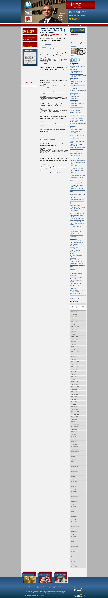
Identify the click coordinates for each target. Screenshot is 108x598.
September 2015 (75, 429)
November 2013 (75, 471)
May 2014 (74, 461)
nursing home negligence (76, 229)
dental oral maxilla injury (75, 155)
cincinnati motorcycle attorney (76, 129)
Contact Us (73, 25)
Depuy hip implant (74, 157)
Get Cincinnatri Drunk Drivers (76, 168)
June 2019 (74, 374)
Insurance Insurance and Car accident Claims (76, 186)
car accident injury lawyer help (50, 153)
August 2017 (74, 396)
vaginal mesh (73, 288)
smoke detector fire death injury (77, 263)
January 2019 (75, 384)
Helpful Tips (82, 25)
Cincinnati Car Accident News (77, 118)
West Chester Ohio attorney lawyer (78, 295)
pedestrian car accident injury (76, 240)
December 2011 (75, 524)
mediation (72, 197)
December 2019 (75, 361)
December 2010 (75, 551)
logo (79, 589)
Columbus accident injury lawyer (77, 147)
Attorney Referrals (74, 79)
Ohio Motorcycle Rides (75, 233)
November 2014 (75, 451)
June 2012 (74, 509)
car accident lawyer (74, 105)
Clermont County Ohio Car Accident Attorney (76, 145)
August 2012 (74, 504)
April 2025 (74, 303)
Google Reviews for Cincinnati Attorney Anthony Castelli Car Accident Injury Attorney (30, 57)
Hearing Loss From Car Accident (77, 175)
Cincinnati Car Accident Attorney (50, 139)
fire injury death (73, 165)
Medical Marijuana (74, 210)
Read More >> (73, 39)
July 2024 (74, 319)
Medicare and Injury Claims (76, 211)
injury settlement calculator (76, 183)
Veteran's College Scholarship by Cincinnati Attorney (77, 291)
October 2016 (75, 416)
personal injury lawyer (75, 248)
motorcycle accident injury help (77, 220)
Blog (67, 25)
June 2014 (74, 459)
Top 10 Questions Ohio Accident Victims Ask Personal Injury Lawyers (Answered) (30, 54)
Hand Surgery (73, 172)
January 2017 (75, 409)
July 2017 (74, 399)
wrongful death (73, 296)
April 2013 (74, 486)
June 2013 (74, 481)
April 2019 (74, 376)
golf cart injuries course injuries (77, 170)
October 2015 (75, 426)
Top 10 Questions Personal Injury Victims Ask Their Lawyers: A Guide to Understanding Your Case (53, 160)
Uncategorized (73, 286)
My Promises (62, 584)
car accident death (74, 100)
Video (62, 25)
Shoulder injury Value (75, 259)
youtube (80, 60)
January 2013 (75, 491)
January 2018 (75, 394)
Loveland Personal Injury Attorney (77, 192)
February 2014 (75, 466)
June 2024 (74, 321)
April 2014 (74, 464)
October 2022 (75, 339)
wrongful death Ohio (74, 298)
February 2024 (75, 324)
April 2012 (74, 514)
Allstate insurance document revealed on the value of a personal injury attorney (78, 75)
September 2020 (75, 351)
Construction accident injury (76, 149)
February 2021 (75, 346)
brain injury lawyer (74, 93)
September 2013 (75, 474)
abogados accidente (74, 64)
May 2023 (74, 331)
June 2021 (74, 344)
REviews (45, 63)
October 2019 (75, 364)
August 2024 (74, 316)
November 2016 (75, 414)
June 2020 (74, 359)
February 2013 (75, 489)
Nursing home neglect (75, 228)
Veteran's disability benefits (76, 293)
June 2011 (74, 539)
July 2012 (74, 506)
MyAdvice (44, 595)
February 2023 (75, 336)
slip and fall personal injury (76, 261)
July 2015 (74, 434)
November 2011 (75, 526)
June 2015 (74, 436)
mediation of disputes (75, 205)
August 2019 (74, 369)
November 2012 (75, 496)
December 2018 (75, 386)
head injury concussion (75, 173)
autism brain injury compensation (77, 81)
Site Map (82, 584)
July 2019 (74, 371)
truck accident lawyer (75, 285)
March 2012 (74, 516)
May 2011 (74, 541)
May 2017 (74, 404)
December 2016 (75, 411)
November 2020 (75, 349)
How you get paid (60, 577)
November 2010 (75, 553)
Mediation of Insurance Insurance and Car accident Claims (77, 208)
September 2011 (75, 531)
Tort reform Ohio (73, 278)
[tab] (78, 304)
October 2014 (75, 454)
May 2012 (74, 511)
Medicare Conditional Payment (77, 213)
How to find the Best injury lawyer (77, 182)
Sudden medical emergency (76, 273)
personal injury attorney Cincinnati (50, 48)
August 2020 (74, 354)
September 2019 (75, 366)
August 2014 (74, 456)
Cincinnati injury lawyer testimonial (78, 123)
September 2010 (75, 559)
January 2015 (75, 446)
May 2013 (74, 484)
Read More (44, 47)
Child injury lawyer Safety (76, 112)
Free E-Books (28, 577)
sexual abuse (73, 258)
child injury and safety (75, 110)
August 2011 (74, 534)
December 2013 (75, 469)
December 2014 (75, 449)
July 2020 (74, 356)
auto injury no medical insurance (77, 85)
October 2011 (75, 529)
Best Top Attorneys (74, 88)
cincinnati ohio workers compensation (75, 132)
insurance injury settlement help (77, 188)
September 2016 (75, 419)
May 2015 (74, 439)
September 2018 (75, 389)
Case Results (56, 25)
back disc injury (73, 86)
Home (23, 25)
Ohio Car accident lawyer (75, 231)
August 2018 (74, 391)
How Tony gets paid (44, 577)
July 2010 (74, 563)
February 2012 (75, 519)
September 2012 (75, 501)
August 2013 (74, 476)
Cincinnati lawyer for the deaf (76, 127)
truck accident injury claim (76, 283)
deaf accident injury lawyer (76, 153)
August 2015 (74, 431)
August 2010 (74, 561)
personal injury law (74, 247)
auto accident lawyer (74, 83)
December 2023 (75, 326)
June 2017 (74, 401)
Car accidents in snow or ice (76, 107)
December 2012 (75, 494)
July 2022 (74, 341)
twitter (76, 60)
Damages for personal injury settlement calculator (76, 151)
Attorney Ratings (74, 78)
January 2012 (75, 521)
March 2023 (74, 334)
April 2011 (74, 544)
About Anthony (31, 25)
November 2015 (75, 424)
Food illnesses (73, 166)
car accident (73, 98)
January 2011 (75, 549)
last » (60, 172)
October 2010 (75, 556)
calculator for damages (75, 96)
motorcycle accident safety (76, 221)
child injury (72, 108)
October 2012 (75, 499)
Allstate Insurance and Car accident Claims (76, 72)
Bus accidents (73, 94)
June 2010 (74, 566)
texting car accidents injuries (76, 277)
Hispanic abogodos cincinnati (76, 177)
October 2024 (75, 311)
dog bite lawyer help (74, 158)
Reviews (48, 25)
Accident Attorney (74, 69)
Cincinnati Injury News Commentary (75, 125)
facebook (72, 60)
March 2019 (74, 379)
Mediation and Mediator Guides (77, 201)
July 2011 (74, 536)
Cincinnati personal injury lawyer (77, 134)
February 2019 (75, 381)
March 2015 (74, 444)
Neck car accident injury (75, 226)
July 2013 (74, 479)
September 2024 (75, 314)
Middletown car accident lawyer (77, 218)
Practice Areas (40, 25)
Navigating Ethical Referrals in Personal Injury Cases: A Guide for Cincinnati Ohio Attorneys (30, 62)
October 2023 (75, 329)
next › (57, 172)
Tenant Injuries (73, 275)
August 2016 (74, 421)
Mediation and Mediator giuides (77, 199)
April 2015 (74, 441)
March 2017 (74, 406)
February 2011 (75, 546)
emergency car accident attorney (77, 160)
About (31, 584)
